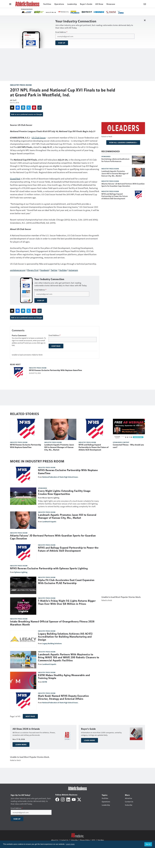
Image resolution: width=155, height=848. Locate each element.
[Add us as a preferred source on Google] (39, 107)
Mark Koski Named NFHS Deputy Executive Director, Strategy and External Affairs (63, 697)
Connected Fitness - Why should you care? (128, 446)
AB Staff (13, 100)
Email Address (61, 32)
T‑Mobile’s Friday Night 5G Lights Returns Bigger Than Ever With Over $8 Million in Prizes (67, 602)
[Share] (18, 107)
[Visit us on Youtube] (74, 799)
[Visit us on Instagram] (63, 799)
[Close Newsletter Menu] (144, 20)
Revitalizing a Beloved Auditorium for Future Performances (115, 160)
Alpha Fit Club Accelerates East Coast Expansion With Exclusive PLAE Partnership (66, 582)
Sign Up (61, 43)
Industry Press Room (21, 85)
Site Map (100, 840)
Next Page (30, 716)
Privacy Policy (85, 840)
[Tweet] (28, 107)
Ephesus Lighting (20, 572)
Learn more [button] (70, 844)
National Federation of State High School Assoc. (60, 477)
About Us (54, 840)
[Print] (12, 107)
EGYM (44, 682)
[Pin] (34, 107)
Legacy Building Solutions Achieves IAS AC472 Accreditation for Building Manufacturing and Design (65, 636)
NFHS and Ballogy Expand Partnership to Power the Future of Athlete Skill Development (114, 196)
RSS (93, 840)
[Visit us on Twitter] (79, 799)
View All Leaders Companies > (123, 142)
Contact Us (64, 840)
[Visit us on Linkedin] (68, 799)
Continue (56, 346)
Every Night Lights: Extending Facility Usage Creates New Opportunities (64, 492)
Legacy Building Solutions (52, 643)
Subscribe (74, 840)
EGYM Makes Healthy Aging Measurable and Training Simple (64, 677)
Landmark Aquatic (49, 521)
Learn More (21, 744)
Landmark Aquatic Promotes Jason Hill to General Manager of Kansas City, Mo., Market (114, 173)
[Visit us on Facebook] (57, 799)
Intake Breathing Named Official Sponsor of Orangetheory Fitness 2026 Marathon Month (52, 623)
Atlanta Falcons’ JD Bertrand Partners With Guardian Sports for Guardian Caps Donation (123, 184)
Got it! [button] (148, 844)
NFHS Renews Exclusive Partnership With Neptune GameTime (55, 370)
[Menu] (10, 4)
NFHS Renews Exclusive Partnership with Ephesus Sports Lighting (49, 568)
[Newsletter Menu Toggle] (145, 4)
